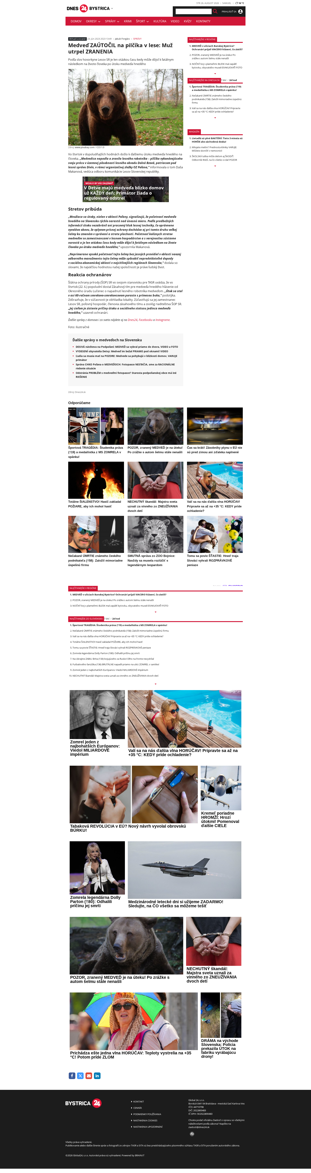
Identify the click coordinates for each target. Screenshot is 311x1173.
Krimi (128, 21)
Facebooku (145, 320)
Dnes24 (132, 320)
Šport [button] (141, 21)
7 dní (223, 80)
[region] (112, 8)
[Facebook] (72, 1076)
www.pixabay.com (84, 147)
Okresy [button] (92, 21)
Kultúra (160, 21)
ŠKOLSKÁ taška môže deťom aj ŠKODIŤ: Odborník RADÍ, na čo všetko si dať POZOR (214, 158)
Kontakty (203, 21)
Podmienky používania (147, 1114)
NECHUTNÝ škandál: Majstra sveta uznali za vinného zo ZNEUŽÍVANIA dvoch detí (115, 675)
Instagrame (163, 320)
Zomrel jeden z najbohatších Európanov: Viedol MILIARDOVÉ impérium (110, 670)
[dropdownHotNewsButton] (215, 166)
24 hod (233, 80)
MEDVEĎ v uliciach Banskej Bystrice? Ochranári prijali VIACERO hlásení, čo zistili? (217, 47)
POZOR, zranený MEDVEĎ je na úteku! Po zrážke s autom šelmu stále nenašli (214, 56)
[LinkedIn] (97, 1076)
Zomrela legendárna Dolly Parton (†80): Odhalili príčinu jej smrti (106, 653)
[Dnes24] (99, 8)
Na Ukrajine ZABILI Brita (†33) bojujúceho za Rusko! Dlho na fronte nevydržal (113, 658)
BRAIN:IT (139, 1155)
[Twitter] (80, 1076)
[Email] (89, 1076)
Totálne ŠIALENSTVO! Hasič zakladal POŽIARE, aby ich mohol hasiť (108, 641)
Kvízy (187, 21)
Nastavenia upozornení (148, 1126)
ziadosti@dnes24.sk (198, 1127)
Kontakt (138, 1101)
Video (175, 21)
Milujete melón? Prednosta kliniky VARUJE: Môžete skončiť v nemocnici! (214, 149)
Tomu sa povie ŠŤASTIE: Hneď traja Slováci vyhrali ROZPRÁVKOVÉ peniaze (112, 647)
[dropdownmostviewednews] (215, 73)
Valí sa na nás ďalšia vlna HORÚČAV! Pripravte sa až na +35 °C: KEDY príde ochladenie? (216, 110)
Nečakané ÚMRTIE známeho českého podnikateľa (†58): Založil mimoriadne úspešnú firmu (217, 99)
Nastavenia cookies (145, 1120)
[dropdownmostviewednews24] (215, 118)
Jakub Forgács (122, 38)
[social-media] (191, 1134)
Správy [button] (111, 21)
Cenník (137, 1107)
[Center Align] (215, 11)
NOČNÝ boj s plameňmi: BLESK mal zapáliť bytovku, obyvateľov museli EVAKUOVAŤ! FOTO (217, 65)
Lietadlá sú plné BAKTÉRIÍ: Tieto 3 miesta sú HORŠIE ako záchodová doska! (217, 140)
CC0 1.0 (100, 147)
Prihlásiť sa (229, 11)
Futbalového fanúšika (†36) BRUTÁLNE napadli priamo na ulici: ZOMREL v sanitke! (116, 664)
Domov (76, 21)
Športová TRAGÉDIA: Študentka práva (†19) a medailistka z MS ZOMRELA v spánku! (216, 88)
